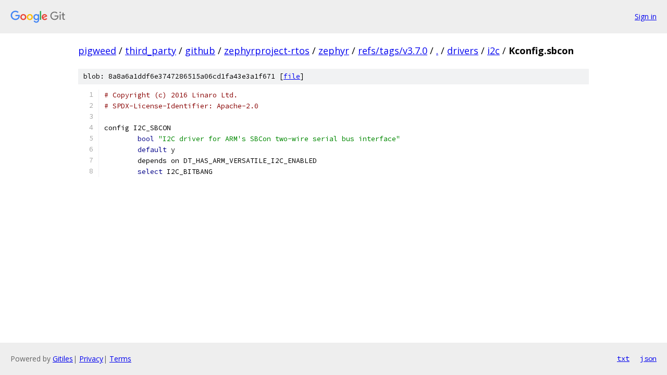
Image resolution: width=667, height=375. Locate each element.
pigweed (97, 50)
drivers (462, 50)
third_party (150, 50)
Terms (120, 359)
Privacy (91, 359)
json (648, 358)
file (291, 76)
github (200, 50)
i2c (493, 50)
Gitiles (63, 359)
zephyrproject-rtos (267, 50)
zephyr (333, 50)
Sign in (646, 16)
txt (623, 358)
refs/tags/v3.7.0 (392, 50)
